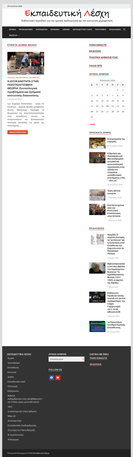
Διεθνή (11, 377)
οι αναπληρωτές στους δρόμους (22, 411)
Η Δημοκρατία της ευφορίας (116, 140)
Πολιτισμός (13, 386)
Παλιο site (95, 65)
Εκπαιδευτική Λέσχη (41, 453)
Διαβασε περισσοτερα (16, 131)
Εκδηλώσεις (13, 391)
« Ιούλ (92, 124)
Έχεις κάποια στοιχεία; (113, 192)
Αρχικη (12, 29)
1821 (10, 406)
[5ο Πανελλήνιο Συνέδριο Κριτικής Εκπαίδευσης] (97, 322)
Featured (11, 78)
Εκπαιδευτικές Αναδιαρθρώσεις (22, 425)
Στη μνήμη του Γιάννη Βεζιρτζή (21, 430)
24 (92, 111)
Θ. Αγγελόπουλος (16, 435)
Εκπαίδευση (13, 367)
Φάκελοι (11, 395)
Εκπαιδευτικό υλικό (16, 381)
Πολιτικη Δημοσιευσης (103, 57)
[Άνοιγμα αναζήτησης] (124, 29)
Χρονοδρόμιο (14, 363)
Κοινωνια (55, 29)
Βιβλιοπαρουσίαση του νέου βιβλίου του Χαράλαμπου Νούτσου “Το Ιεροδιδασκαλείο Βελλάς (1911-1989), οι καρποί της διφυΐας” (116, 273)
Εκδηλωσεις (115, 29)
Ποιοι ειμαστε (98, 45)
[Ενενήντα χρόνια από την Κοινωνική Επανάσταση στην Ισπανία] (97, 205)
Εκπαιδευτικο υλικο (82, 29)
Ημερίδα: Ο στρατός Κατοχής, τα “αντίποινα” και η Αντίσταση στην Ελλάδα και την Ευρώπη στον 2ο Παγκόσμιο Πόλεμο (116, 244)
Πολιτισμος (100, 29)
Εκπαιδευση (41, 29)
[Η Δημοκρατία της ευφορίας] (97, 139)
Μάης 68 (11, 416)
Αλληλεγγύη (13, 439)
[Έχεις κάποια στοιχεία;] (97, 191)
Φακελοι (13, 35)
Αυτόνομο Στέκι (15, 420)
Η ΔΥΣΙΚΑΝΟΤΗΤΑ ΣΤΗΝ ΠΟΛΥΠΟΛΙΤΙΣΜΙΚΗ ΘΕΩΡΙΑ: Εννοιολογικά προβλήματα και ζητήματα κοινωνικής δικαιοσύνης (24, 88)
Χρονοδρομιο (26, 29)
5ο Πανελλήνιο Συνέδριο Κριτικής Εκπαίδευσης (116, 325)
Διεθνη (66, 29)
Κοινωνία (12, 372)
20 (107, 106)
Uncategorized (22, 78)
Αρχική (11, 358)
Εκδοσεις (95, 51)
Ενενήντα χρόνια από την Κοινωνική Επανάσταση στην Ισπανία (115, 210)
